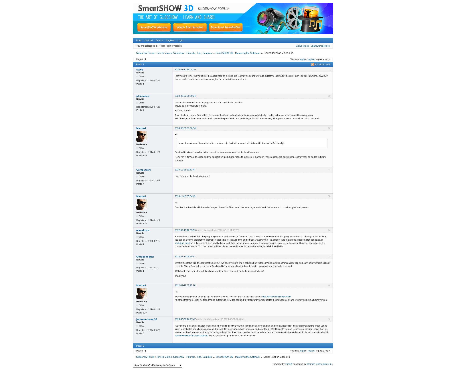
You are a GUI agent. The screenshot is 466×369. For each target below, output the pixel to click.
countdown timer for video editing (191, 335)
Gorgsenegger (145, 256)
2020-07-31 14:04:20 (185, 69)
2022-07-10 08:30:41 (185, 256)
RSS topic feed (322, 64)
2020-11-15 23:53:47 (185, 169)
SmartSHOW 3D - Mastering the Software (238, 53)
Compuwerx (143, 169)
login (302, 59)
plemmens (142, 96)
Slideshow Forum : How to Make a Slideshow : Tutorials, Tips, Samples (174, 53)
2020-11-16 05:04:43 (185, 196)
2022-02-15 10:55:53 (185, 230)
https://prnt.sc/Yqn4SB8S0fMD (276, 296)
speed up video (182, 243)
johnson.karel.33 (146, 319)
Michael (141, 128)
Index (139, 40)
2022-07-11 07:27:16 (185, 285)
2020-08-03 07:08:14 (185, 128)
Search (159, 40)
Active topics (302, 46)
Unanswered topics (320, 46)
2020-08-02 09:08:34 (185, 96)
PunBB (288, 364)
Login (180, 40)
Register (170, 40)
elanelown (142, 230)
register (311, 59)
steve (139, 69)
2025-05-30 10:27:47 (185, 319)
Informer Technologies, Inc (320, 364)
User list (149, 40)
